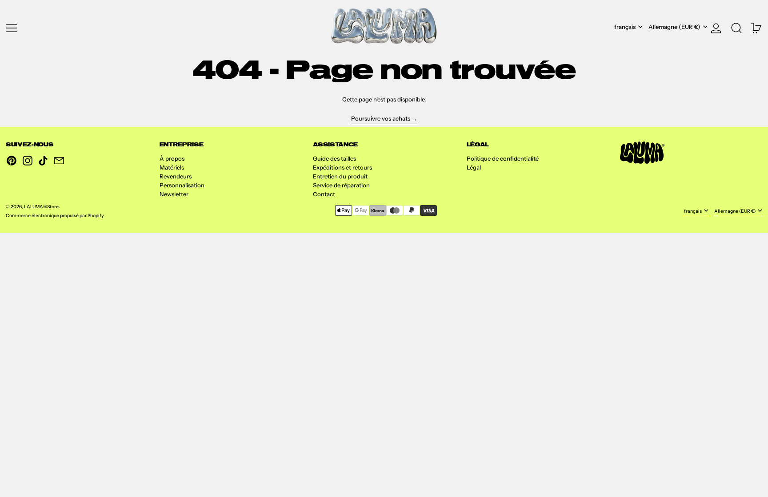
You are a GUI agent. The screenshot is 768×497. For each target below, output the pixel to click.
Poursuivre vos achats (380, 118)
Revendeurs (176, 176)
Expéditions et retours (342, 167)
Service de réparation (341, 185)
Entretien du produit (340, 176)
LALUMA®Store (41, 207)
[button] (736, 26)
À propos (172, 158)
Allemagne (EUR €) (675, 26)
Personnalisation (182, 185)
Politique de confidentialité (503, 158)
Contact (324, 194)
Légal (474, 167)
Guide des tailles (334, 158)
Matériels (172, 167)
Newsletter (174, 194)
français (625, 26)
